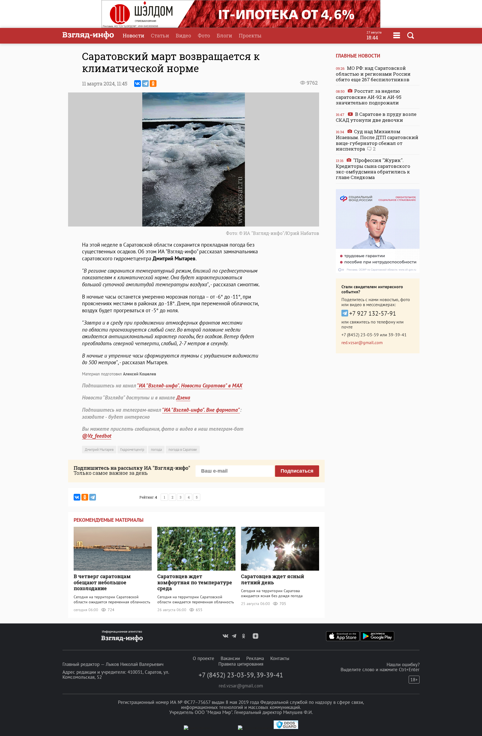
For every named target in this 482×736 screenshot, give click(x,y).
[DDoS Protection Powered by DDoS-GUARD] (286, 728)
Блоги (224, 35)
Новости (133, 35)
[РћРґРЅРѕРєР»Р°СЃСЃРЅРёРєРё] (153, 83)
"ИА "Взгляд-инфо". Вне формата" (201, 409)
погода (156, 449)
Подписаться (297, 471)
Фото (204, 35)
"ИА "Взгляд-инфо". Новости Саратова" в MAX (189, 385)
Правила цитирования (240, 664)
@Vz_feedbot (96, 435)
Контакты (279, 658)
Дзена (183, 397)
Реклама (255, 658)
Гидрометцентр (132, 449)
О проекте (203, 658)
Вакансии (230, 658)
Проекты (250, 35)
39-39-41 (397, 334)
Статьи (160, 35)
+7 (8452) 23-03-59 (360, 334)
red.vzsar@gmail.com (362, 342)
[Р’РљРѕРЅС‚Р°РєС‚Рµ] (137, 83)
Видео (183, 35)
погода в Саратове (182, 449)
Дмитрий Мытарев (99, 449)
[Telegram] (145, 83)
